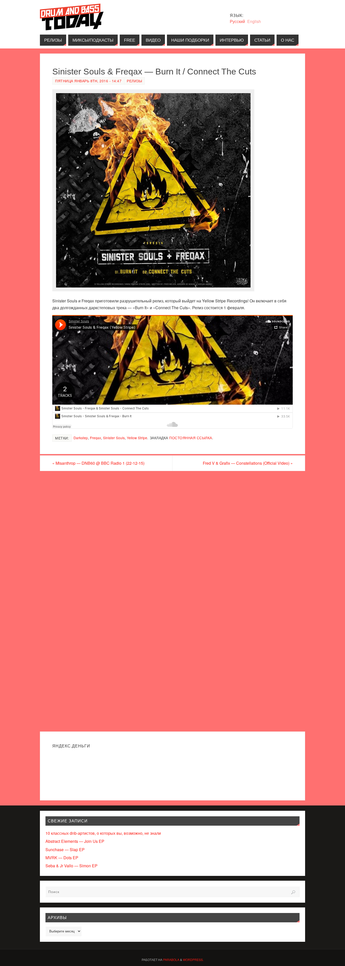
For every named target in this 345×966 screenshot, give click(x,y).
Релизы (134, 80)
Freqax (95, 437)
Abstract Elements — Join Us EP (74, 841)
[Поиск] (293, 892)
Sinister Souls (114, 437)
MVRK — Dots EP (61, 857)
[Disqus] (172, 536)
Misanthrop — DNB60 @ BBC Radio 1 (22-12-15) (98, 463)
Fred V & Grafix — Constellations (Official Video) (248, 463)
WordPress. (193, 959)
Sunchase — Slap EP (65, 849)
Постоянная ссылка (190, 437)
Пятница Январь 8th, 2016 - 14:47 (88, 80)
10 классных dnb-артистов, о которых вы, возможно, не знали (103, 833)
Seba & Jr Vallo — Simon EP (71, 866)
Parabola (171, 959)
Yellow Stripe (137, 437)
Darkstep (80, 437)
